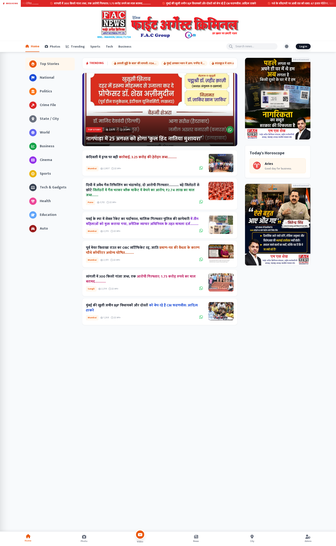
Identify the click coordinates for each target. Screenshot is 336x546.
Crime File (48, 105)
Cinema (46, 160)
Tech (109, 46)
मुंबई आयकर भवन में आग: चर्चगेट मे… (186, 63)
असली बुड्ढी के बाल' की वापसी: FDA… (136, 63)
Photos (55, 46)
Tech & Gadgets (53, 187)
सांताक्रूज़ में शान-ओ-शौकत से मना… (233, 63)
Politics (46, 91)
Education (48, 215)
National (47, 78)
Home (35, 46)
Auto (44, 228)
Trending (78, 46)
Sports (95, 46)
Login (303, 46)
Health (45, 201)
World (45, 132)
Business (124, 46)
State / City (49, 119)
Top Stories (49, 64)
